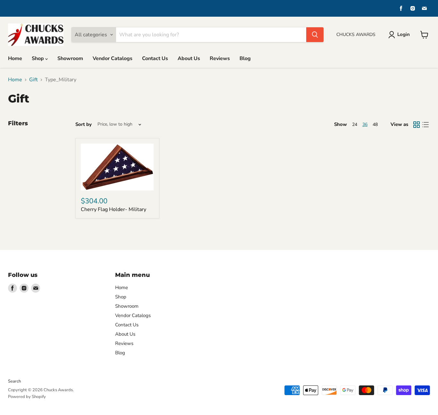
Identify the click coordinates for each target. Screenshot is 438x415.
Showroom (70, 58)
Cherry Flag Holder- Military (113, 209)
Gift (33, 80)
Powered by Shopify (27, 397)
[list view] (425, 124)
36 (364, 124)
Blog (245, 58)
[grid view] (416, 124)
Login (403, 34)
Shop (38, 58)
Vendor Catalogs (112, 58)
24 (354, 124)
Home (15, 58)
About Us (189, 58)
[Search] (315, 34)
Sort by (83, 124)
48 (375, 124)
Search (14, 381)
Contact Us (155, 58)
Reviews (220, 58)
